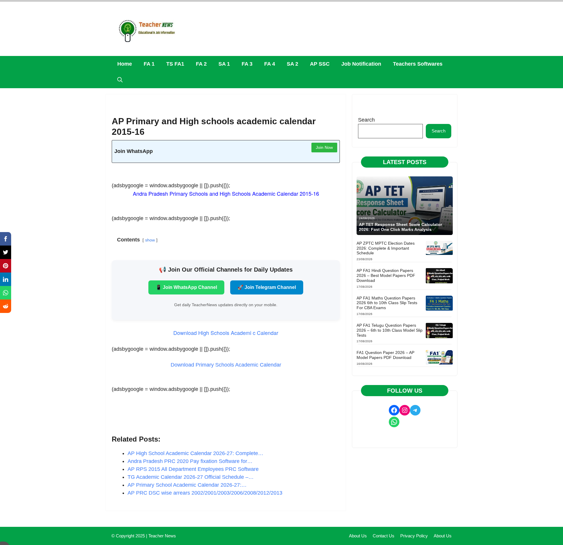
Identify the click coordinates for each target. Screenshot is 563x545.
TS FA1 (175, 64)
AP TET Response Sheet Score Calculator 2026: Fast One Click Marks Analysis (400, 227)
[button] (119, 80)
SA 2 (292, 64)
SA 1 (224, 64)
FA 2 (201, 64)
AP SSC (320, 64)
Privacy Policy (414, 535)
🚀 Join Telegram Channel (267, 287)
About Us (358, 535)
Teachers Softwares (417, 64)
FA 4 (269, 64)
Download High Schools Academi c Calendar (225, 332)
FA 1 (149, 64)
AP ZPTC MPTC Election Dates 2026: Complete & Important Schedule (386, 248)
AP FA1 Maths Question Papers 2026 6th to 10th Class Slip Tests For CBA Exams (387, 303)
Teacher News (162, 535)
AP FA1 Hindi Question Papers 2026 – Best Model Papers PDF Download (386, 275)
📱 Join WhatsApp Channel (186, 287)
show (150, 240)
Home (124, 64)
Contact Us (383, 535)
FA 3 (247, 64)
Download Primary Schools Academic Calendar (226, 365)
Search (366, 120)
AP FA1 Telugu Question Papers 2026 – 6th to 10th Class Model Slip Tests (390, 330)
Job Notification (361, 64)
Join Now (324, 147)
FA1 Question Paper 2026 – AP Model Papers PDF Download (385, 355)
